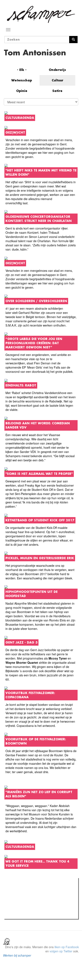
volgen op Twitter (61, 951)
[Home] (41, 14)
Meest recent (42, 891)
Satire (57, 91)
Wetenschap (21, 80)
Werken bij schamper (17, 955)
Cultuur (57, 80)
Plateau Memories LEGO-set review (36, 914)
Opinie (21, 91)
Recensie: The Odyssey (28, 899)
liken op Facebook (66, 947)
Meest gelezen (19, 891)
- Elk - (21, 70)
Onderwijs (57, 70)
